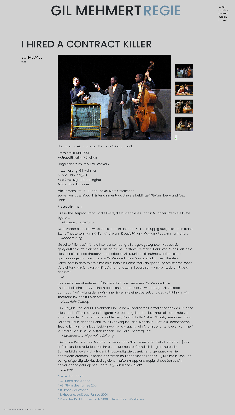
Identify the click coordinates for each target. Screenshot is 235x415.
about (221, 6)
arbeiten (223, 10)
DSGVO (41, 409)
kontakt (222, 20)
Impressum (30, 409)
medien (222, 16)
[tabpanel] (114, 97)
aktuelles (223, 13)
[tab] (184, 71)
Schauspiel (31, 57)
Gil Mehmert (116, 10)
